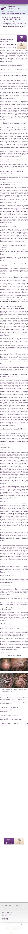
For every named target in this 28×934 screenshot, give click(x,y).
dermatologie (6, 919)
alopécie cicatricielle (6, 28)
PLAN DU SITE (19, 905)
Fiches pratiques (5, 918)
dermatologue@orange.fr (15, 929)
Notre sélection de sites (7, 914)
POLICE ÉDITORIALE (6, 909)
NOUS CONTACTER (6, 905)
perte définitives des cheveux (13, 52)
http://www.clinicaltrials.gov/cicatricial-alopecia (11, 719)
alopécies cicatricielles (17, 65)
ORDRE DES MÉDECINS (21, 909)
